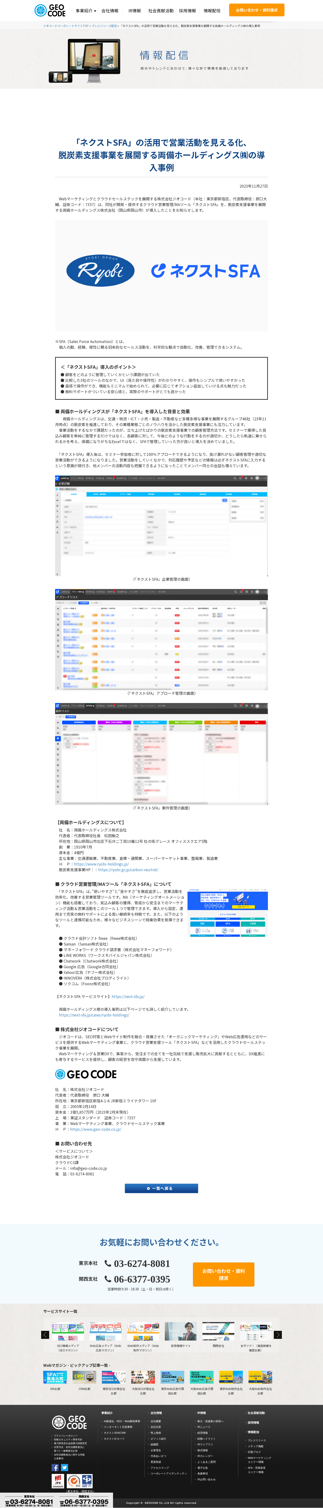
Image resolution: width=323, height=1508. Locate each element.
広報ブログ (254, 1452)
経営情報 (202, 1432)
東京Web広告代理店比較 (172, 1391)
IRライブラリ (205, 1444)
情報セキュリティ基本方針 (68, 1439)
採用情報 (187, 10)
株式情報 (202, 1450)
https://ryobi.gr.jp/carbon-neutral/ (128, 869)
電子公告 (202, 1467)
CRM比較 (84, 1389)
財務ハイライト (206, 1438)
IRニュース (203, 1426)
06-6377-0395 (142, 1279)
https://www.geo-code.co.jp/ (95, 1129)
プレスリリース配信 (104, 26)
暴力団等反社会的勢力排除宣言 (70, 1443)
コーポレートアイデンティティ (169, 1473)
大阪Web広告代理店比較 (201, 1391)
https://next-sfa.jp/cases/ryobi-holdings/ (94, 1015)
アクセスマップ (160, 1467)
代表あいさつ (158, 1456)
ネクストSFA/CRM (115, 1432)
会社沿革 (156, 1426)
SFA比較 (55, 1389)
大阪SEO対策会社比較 (143, 1391)
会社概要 (156, 1421)
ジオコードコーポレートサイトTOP (66, 26)
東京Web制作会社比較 (231, 1391)
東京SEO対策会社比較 (114, 1391)
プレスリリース (257, 1440)
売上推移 (156, 1432)
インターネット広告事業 (118, 1426)
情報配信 (212, 10)
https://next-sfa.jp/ (128, 996)
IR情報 (134, 10)
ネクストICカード (114, 1438)
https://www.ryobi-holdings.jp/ (101, 864)
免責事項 (202, 1473)
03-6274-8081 (142, 1263)
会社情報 (109, 10)
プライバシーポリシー (66, 1435)
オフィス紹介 (158, 1438)
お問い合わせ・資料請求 (257, 10)
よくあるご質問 (206, 1461)
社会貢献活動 (161, 10)
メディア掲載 (255, 1446)
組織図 (154, 1444)
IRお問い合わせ (206, 1479)
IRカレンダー (205, 1456)
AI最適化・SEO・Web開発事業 (122, 1421)
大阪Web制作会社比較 (260, 1391)
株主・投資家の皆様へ (210, 1421)
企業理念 (156, 1450)
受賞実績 (156, 1461)
